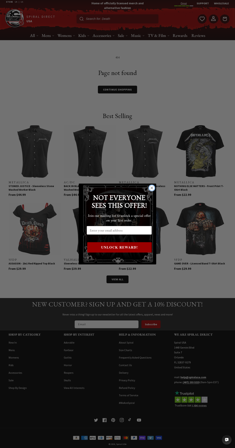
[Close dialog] (152, 188)
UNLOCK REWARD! (119, 247)
